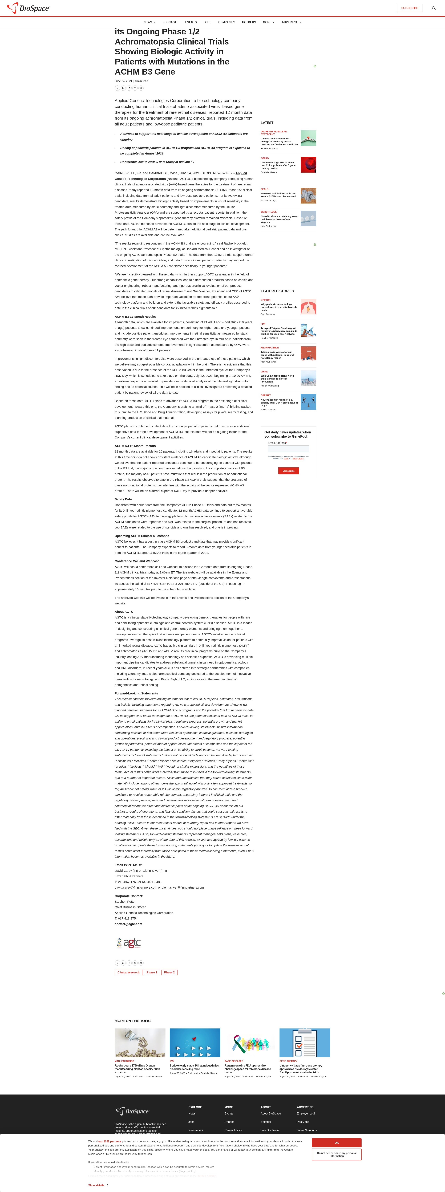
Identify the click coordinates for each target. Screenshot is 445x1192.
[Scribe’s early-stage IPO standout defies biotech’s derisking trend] (195, 1042)
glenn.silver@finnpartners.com (183, 887)
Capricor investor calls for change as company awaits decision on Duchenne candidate (279, 141)
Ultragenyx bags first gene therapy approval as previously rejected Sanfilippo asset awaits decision (301, 1069)
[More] (154, 22)
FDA (263, 324)
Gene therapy (288, 1061)
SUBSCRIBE (409, 8)
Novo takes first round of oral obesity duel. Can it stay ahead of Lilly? (279, 402)
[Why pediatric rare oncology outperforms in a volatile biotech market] (308, 306)
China (264, 371)
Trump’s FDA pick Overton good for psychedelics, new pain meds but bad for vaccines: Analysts (279, 331)
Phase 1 (152, 972)
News (148, 22)
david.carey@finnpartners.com (136, 887)
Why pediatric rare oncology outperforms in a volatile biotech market (279, 307)
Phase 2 (169, 972)
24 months (243, 505)
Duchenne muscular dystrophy (274, 133)
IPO (172, 1061)
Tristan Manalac (268, 409)
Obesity (266, 395)
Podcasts (170, 22)
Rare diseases (234, 1061)
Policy (265, 158)
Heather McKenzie (269, 148)
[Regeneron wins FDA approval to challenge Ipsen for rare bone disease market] (250, 1042)
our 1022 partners (109, 1141)
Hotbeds (249, 22)
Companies (226, 22)
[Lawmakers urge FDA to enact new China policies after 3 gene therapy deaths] (308, 165)
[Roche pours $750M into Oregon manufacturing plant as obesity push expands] (140, 1042)
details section (206, 1175)
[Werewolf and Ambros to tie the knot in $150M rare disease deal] (308, 196)
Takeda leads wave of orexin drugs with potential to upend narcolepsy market (277, 355)
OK (337, 1142)
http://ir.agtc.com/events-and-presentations (220, 578)
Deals (264, 189)
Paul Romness (268, 314)
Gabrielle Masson (269, 172)
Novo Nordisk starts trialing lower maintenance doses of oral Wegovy (279, 219)
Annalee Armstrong (270, 386)
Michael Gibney (268, 200)
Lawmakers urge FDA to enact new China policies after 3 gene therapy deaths (278, 165)
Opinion (265, 300)
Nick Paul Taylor (268, 226)
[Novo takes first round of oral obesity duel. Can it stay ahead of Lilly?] (308, 402)
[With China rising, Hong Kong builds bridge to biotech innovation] (308, 378)
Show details (96, 1185)
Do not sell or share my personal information (337, 1154)
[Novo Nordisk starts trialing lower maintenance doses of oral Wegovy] (308, 218)
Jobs (207, 22)
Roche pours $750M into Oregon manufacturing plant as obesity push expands (137, 1069)
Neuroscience (270, 347)
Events (191, 22)
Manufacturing (124, 1061)
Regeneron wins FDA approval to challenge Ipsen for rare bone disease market (248, 1069)
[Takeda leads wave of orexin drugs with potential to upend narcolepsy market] (308, 354)
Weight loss (269, 212)
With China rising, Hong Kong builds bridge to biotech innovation (277, 378)
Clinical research (129, 972)
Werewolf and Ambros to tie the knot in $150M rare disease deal (278, 195)
